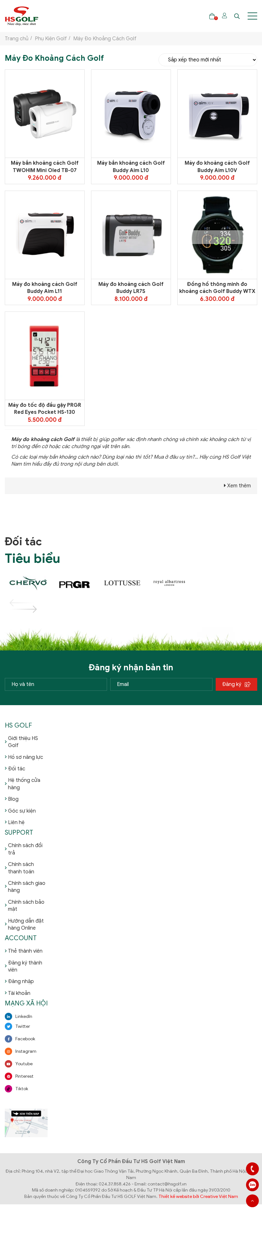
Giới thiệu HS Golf (23, 742)
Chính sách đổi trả (25, 849)
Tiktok (21, 1088)
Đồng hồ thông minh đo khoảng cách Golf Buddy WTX (217, 288)
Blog (13, 799)
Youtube (24, 1064)
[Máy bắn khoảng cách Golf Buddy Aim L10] (131, 114)
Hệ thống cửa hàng (24, 784)
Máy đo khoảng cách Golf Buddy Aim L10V (217, 166)
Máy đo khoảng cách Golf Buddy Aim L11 (44, 288)
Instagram (25, 1051)
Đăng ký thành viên (25, 966)
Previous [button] (16, 603)
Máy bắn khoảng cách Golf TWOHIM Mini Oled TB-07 (45, 166)
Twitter (22, 1026)
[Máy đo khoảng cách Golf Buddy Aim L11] (44, 234)
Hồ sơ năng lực (25, 757)
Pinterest (24, 1076)
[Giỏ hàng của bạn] (212, 16)
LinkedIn (23, 1016)
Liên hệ (16, 822)
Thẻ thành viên (25, 951)
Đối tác (16, 769)
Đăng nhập (21, 981)
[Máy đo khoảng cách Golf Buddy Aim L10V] (217, 114)
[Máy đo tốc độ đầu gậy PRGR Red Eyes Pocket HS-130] (44, 355)
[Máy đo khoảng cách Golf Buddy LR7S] (131, 234)
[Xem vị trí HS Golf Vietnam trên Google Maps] (26, 1122)
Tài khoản (19, 993)
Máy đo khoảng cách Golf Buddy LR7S (131, 288)
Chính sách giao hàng (26, 887)
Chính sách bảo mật (26, 905)
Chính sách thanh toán (21, 868)
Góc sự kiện (22, 811)
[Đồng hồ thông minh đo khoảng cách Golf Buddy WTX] (217, 234)
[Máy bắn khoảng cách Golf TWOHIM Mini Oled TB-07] (44, 114)
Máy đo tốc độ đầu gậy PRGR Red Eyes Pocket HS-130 (44, 408)
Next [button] (16, 609)
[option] (28, 583)
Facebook (25, 1039)
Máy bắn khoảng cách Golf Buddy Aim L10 (131, 166)
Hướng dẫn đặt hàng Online (26, 924)
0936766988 (252, 1184)
